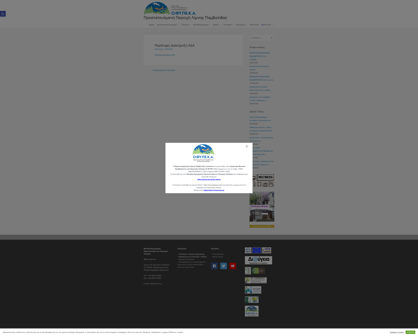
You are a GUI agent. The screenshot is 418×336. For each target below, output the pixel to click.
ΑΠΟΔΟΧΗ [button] (410, 332)
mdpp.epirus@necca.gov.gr (213, 190)
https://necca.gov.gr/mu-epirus (209, 179)
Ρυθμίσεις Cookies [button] (397, 332)
